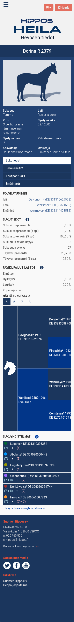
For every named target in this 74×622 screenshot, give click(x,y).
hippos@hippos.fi (17, 540)
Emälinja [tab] (11, 183)
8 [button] (30, 302)
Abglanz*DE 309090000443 (28, 454)
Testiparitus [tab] (14, 176)
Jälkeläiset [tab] (13, 168)
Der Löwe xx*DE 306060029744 (31, 487)
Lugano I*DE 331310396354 (28, 444)
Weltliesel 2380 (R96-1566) (54, 205)
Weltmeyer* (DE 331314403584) (50, 210)
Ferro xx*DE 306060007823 (28, 497)
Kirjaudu (63, 7)
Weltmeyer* (57, 382)
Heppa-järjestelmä (15, 585)
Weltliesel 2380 (28, 398)
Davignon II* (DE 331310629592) (50, 199)
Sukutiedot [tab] (13, 160)
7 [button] (22, 302)
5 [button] (7, 302)
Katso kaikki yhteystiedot (21, 546)
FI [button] (47, 7)
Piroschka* (56, 351)
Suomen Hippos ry (15, 521)
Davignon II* (26, 335)
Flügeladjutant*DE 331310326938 (32, 465)
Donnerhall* (57, 319)
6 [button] (14, 302)
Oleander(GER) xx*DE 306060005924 (34, 476)
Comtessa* (56, 413)
